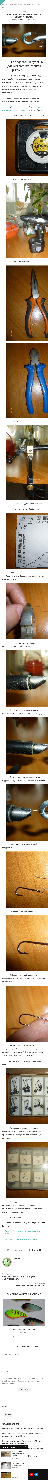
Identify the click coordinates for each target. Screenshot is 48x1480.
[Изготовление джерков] (24, 1313)
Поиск (4, 1407)
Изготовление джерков (24, 1330)
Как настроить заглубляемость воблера (18, 1454)
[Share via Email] (40, 1250)
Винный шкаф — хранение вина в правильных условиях (23, 1429)
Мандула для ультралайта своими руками (21, 1239)
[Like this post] (29, 1250)
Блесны (24, 11)
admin (22, 20)
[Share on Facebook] (32, 1250)
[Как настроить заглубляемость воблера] (6, 1454)
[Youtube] (31, 1474)
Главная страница (8, 4)
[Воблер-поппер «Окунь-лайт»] (6, 1465)
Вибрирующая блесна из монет (18, 1474)
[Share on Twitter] (35, 1250)
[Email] (36, 1474)
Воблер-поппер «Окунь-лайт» (18, 1464)
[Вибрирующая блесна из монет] (6, 1475)
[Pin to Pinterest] (37, 1250)
